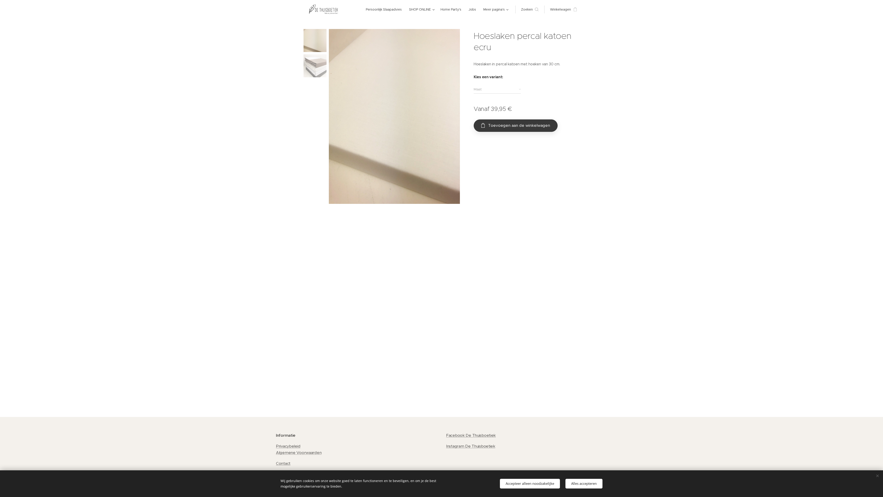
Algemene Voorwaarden (298, 452)
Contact (283, 463)
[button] (529, 9)
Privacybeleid (288, 446)
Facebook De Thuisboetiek (471, 435)
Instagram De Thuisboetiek (470, 446)
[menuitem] (385, 9)
